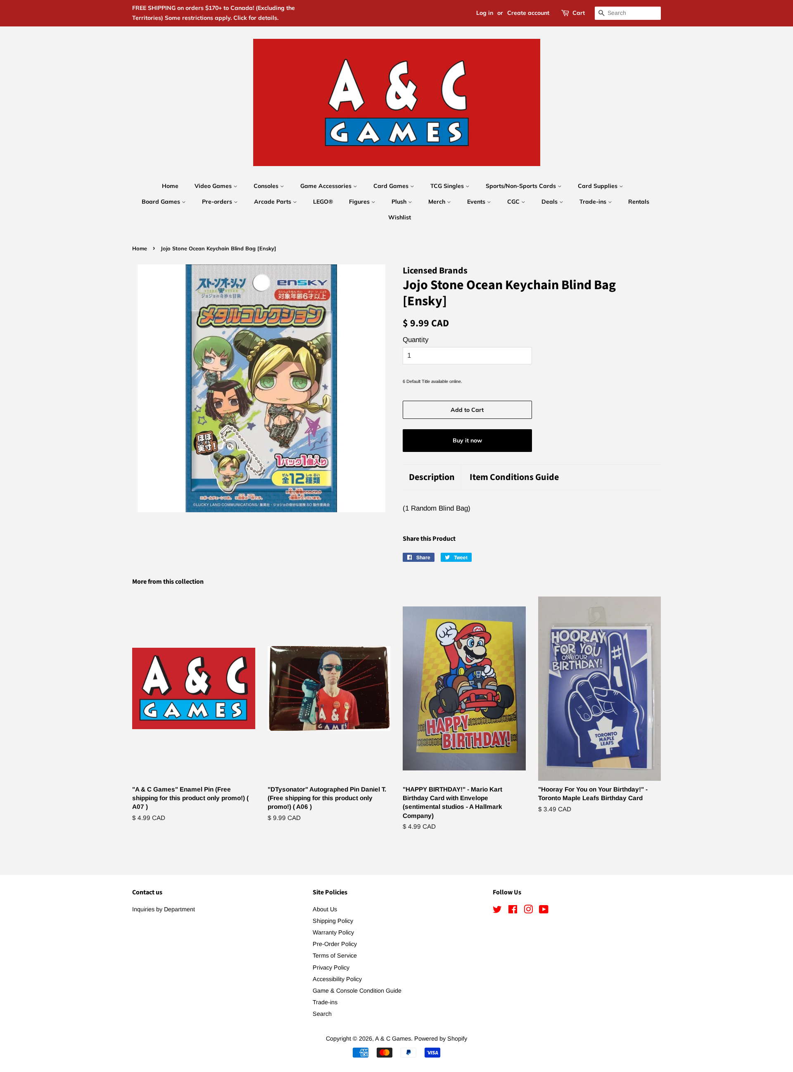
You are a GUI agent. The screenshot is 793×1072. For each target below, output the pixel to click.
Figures (360, 201)
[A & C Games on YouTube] (543, 911)
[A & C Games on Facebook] (513, 911)
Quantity (416, 340)
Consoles (267, 186)
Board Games (162, 201)
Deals (550, 201)
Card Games (391, 186)
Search (322, 1013)
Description (432, 477)
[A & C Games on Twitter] (497, 911)
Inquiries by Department (163, 909)
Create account (528, 13)
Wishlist (399, 217)
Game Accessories (326, 186)
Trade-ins (593, 201)
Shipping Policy (333, 920)
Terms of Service (335, 955)
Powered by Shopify (440, 1038)
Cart (578, 13)
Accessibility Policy (337, 979)
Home (170, 186)
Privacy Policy (331, 967)
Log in (484, 13)
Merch (437, 201)
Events (477, 201)
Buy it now (467, 440)
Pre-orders (218, 201)
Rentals (638, 201)
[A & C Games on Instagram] (528, 911)
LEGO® (323, 201)
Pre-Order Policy (335, 944)
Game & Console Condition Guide (357, 990)
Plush (400, 201)
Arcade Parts (273, 201)
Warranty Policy (333, 932)
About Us (325, 909)
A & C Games (393, 1038)
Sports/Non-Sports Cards (522, 186)
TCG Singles (447, 186)
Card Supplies (598, 186)
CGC (514, 201)
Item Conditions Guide (514, 477)
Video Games (214, 186)
